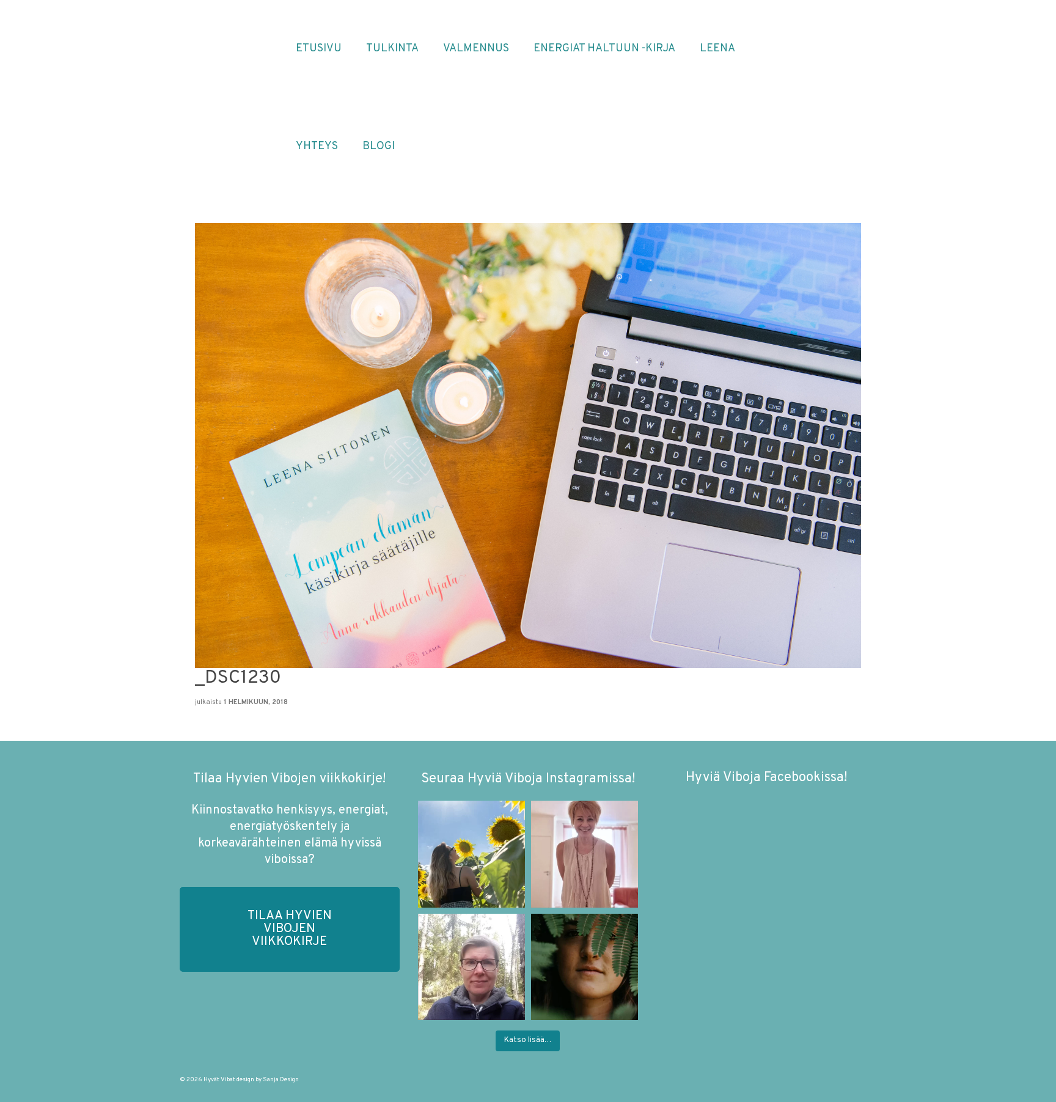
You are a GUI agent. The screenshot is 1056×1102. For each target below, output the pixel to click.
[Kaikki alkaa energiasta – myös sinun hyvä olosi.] (584, 854)
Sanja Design (281, 1080)
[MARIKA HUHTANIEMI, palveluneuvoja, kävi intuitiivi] (471, 967)
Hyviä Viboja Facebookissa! (766, 778)
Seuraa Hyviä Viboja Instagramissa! (528, 779)
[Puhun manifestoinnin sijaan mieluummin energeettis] (471, 854)
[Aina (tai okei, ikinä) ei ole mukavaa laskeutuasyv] (584, 967)
